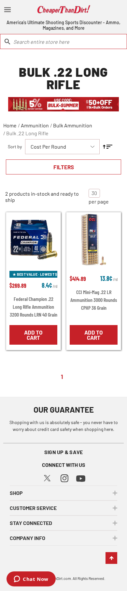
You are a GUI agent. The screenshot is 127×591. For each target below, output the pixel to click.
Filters (63, 167)
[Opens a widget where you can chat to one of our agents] (31, 579)
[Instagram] (64, 477)
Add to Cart (33, 335)
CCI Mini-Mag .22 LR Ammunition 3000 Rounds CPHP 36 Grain (93, 300)
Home (10, 125)
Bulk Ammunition (72, 125)
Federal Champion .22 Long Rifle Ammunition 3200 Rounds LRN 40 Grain (33, 307)
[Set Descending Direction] (108, 146)
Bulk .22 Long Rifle (27, 133)
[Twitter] (47, 477)
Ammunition (35, 125)
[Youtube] (80, 478)
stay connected (31, 523)
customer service (33, 508)
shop (16, 493)
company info (27, 538)
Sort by (15, 146)
